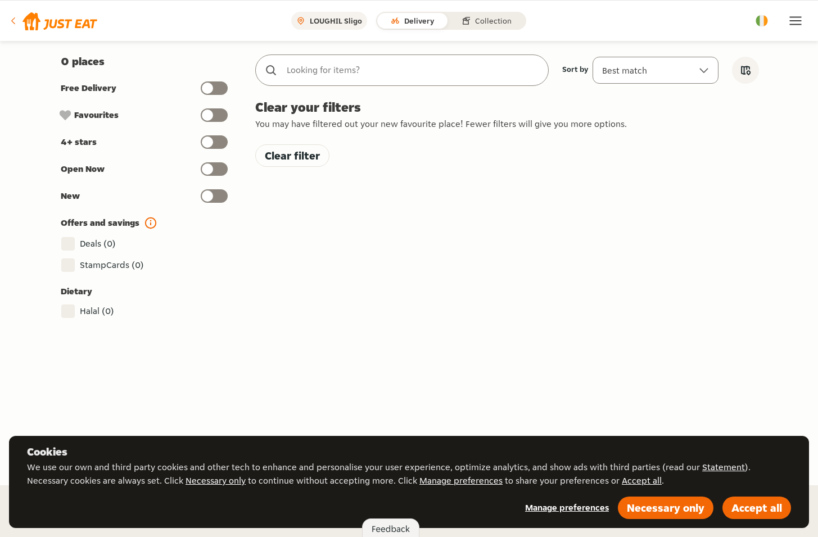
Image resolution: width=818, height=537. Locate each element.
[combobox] (413, 70)
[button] (53, 21)
